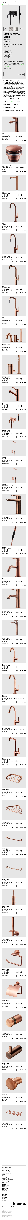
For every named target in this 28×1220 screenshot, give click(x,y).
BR (14, 136)
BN (7, 138)
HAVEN (4, 1195)
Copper (12, 4)
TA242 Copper (5, 1064)
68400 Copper (5, 166)
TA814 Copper (5, 1123)
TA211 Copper (5, 849)
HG (20, 136)
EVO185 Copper (6, 728)
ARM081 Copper (6, 193)
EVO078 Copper (6, 665)
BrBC (3, 138)
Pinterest (4, 1200)
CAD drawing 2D (8, 54)
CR (3, 136)
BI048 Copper (5, 377)
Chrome (5, 99)
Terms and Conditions (7, 1179)
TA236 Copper (5, 1002)
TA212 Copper (5, 880)
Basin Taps (5, 1188)
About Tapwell (5, 1170)
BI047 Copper (5, 346)
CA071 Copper (5, 517)
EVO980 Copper (6, 759)
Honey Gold (15, 104)
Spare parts (6, 58)
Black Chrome (7, 104)
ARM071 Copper (6, 135)
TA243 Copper (5, 1096)
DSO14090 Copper (6, 548)
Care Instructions (6, 1173)
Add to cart (21, 74)
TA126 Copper (5, 791)
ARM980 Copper (6, 287)
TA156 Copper (5, 822)
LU (9, 136)
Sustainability (5, 1181)
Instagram (4, 1197)
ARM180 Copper (6, 225)
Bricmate (4, 1194)
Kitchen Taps (5, 1185)
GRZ (12, 667)
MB (6, 136)
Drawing (6, 51)
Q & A (3, 1174)
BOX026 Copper (6, 431)
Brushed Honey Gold (9, 110)
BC (17, 136)
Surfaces (4, 1192)
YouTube (4, 1198)
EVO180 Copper (6, 697)
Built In (4, 1189)
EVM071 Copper (6, 580)
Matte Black (13, 99)
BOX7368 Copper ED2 (7, 485)
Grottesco (6, 101)
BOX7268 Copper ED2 (7, 458)
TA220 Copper (5, 908)
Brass (19, 99)
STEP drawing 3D (8, 56)
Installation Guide (8, 52)
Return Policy (5, 1178)
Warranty (4, 1177)
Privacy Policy (5, 1175)
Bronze (18, 101)
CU (12, 136)
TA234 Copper (5, 939)
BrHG (7, 228)
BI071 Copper (5, 404)
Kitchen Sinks (5, 1187)
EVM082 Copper (6, 638)
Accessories (5, 1190)
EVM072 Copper (6, 611)
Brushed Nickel (19, 110)
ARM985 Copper (6, 319)
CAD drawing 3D (8, 55)
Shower (4, 1184)
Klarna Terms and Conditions (9, 1207)
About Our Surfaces (7, 1171)
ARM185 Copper (6, 256)
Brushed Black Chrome (9, 107)
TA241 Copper (5, 1033)
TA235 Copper (5, 970)
